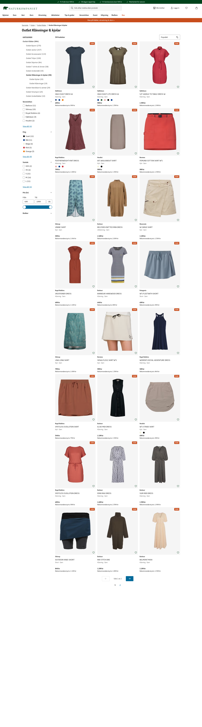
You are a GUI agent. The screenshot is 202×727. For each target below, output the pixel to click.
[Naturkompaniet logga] (20, 8)
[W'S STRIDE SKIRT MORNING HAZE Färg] (141, 432)
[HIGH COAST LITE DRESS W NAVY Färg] (111, 100)
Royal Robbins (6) (33, 113)
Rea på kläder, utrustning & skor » (101, 20)
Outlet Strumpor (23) (34, 92)
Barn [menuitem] (31, 15)
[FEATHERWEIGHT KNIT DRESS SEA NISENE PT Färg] (59, 166)
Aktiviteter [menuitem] (55, 15)
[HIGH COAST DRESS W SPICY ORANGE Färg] (62, 100)
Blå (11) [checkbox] (29, 140)
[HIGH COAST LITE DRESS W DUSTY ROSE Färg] (105, 100)
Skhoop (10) (31, 109)
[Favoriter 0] (187, 7)
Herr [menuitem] (23, 15)
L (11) (28, 181)
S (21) (28, 174)
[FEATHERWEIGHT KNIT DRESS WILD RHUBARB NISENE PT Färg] (56, 166)
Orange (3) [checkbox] (30, 151)
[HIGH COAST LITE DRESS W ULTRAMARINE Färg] (98, 100)
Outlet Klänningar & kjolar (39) (39, 75)
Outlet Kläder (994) (31, 41)
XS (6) (28, 170)
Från (24, 197)
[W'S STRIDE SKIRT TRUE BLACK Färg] (144, 432)
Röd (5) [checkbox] (29, 147)
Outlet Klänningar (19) (38, 83)
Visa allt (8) (27, 156)
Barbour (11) (31, 106)
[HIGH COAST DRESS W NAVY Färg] (56, 100)
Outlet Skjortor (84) (34, 62)
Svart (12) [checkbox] (30, 136)
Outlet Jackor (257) (33, 50)
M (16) (28, 177)
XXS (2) (29, 166)
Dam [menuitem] (14, 15)
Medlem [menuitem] (115, 15)
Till (36, 197)
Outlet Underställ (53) (35, 71)
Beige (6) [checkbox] (29, 144)
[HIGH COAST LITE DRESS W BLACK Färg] (108, 100)
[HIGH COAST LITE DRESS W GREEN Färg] (101, 100)
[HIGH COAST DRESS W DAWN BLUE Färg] (59, 100)
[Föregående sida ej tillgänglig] (106, 578)
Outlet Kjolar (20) (36, 79)
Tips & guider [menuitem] (69, 15)
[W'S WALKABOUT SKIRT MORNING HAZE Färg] (98, 166)
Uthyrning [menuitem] (104, 15)
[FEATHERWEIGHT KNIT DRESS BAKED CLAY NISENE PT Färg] (62, 166)
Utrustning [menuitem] (42, 15)
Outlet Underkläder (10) (35, 96)
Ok (49, 201)
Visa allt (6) (27, 126)
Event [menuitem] (95, 15)
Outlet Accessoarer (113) (36, 54)
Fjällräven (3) (31, 117)
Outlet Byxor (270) (33, 45)
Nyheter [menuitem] (6, 15)
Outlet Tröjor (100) (33, 58)
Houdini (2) (30, 121)
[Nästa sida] (129, 578)
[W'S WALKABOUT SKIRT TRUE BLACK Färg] (101, 166)
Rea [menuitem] (123, 15)
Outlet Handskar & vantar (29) (38, 88)
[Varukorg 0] (197, 7)
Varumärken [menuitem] (84, 15)
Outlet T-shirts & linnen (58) (37, 66)
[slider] (24, 207)
